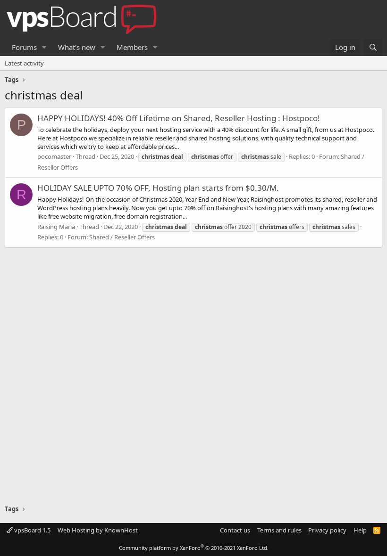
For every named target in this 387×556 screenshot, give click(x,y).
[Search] (373, 47)
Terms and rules (279, 530)
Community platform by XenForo (194, 547)
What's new (76, 47)
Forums (24, 47)
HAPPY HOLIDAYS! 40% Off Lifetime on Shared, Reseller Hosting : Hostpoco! (178, 118)
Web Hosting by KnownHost (98, 530)
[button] (44, 47)
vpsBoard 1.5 (31, 530)
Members (132, 47)
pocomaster (54, 156)
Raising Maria (56, 226)
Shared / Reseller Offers (122, 237)
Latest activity (24, 63)
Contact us (235, 530)
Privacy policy (327, 530)
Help (360, 530)
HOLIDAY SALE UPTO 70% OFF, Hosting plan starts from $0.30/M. (158, 187)
